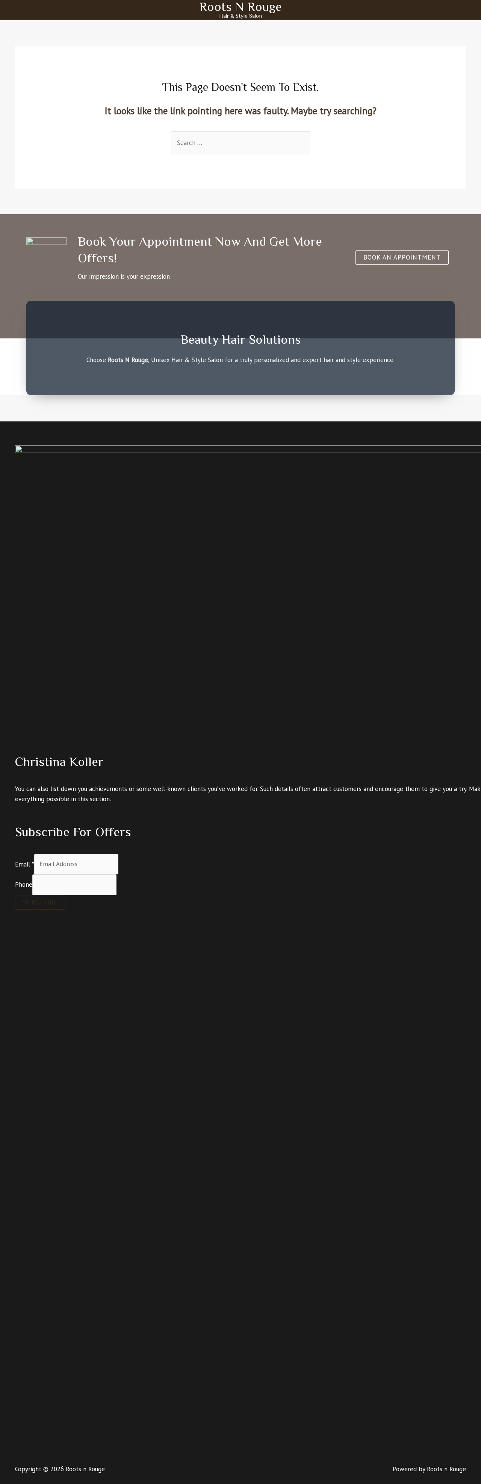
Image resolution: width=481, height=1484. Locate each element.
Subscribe (40, 902)
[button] (402, 257)
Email (24, 864)
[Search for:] (240, 143)
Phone (23, 884)
